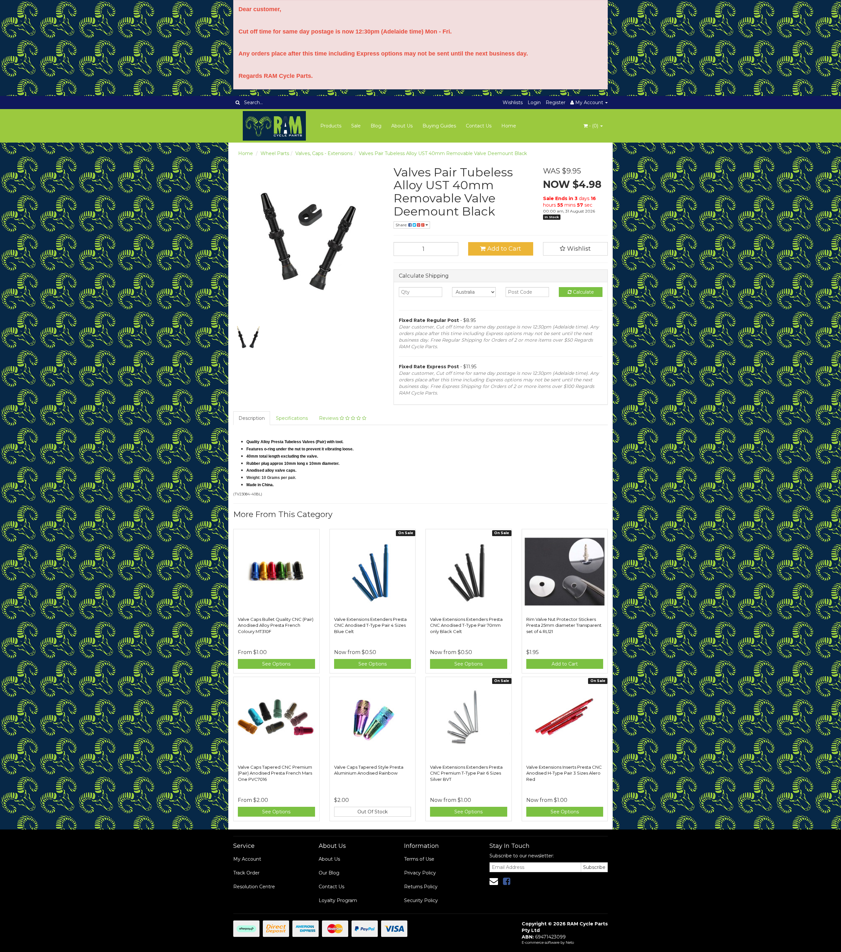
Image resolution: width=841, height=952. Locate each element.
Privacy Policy (420, 873)
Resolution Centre (254, 887)
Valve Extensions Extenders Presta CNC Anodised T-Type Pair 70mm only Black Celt (466, 625)
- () (594, 126)
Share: (402, 224)
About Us (402, 126)
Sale (356, 126)
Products (330, 126)
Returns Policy (421, 887)
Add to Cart (503, 248)
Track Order (246, 873)
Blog (376, 126)
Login (534, 102)
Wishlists (513, 102)
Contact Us (478, 126)
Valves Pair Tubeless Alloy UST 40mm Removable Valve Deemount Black (443, 153)
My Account (247, 859)
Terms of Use (419, 859)
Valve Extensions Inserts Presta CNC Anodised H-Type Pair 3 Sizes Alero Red (564, 773)
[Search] (237, 102)
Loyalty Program (338, 900)
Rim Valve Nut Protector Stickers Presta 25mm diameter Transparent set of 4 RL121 (564, 625)
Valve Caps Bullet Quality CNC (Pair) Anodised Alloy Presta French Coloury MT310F (275, 625)
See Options (276, 664)
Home (508, 126)
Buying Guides (439, 126)
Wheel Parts (275, 153)
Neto (570, 942)
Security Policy (421, 900)
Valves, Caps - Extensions (323, 153)
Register (555, 102)
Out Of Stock (372, 812)
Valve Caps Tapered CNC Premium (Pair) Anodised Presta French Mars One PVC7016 (275, 773)
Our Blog (329, 873)
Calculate (583, 292)
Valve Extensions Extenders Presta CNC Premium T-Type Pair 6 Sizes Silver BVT (466, 773)
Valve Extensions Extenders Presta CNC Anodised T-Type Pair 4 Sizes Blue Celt (370, 625)
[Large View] (248, 338)
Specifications (292, 418)
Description (252, 418)
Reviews (329, 418)
